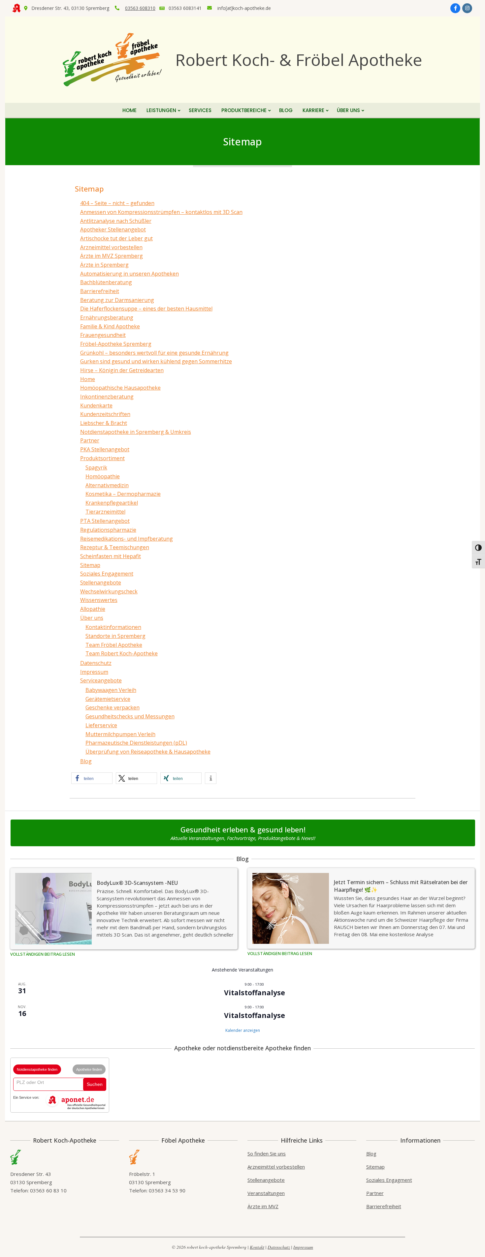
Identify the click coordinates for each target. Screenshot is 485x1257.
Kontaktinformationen (113, 627)
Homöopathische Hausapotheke (120, 387)
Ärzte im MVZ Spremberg (111, 255)
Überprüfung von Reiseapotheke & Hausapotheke (147, 751)
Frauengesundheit (103, 335)
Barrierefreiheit (99, 291)
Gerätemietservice (107, 699)
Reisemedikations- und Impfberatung (126, 538)
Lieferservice (101, 725)
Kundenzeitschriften (105, 414)
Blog (86, 761)
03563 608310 (140, 8)
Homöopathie (102, 476)
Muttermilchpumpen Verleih (120, 734)
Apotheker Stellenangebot (113, 229)
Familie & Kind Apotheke (110, 326)
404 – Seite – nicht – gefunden (117, 203)
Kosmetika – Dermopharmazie (123, 493)
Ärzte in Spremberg (104, 264)
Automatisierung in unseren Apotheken (129, 273)
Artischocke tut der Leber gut (116, 238)
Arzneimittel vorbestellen (111, 247)
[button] (92, 778)
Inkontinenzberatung (107, 396)
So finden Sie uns (266, 1153)
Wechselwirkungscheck (109, 591)
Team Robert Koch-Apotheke (121, 653)
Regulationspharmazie (108, 529)
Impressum (94, 671)
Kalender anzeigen (242, 1030)
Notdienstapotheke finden (37, 1069)
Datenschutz (96, 663)
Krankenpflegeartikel (111, 502)
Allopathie (92, 609)
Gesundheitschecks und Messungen (130, 716)
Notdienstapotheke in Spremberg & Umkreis (135, 431)
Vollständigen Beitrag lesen (42, 954)
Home (87, 379)
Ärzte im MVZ (262, 1206)
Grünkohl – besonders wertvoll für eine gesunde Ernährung (154, 352)
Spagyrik (96, 467)
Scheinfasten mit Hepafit (110, 556)
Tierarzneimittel (105, 511)
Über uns (91, 617)
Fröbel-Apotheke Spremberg (115, 343)
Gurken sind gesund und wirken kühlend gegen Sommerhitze (156, 361)
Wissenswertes (98, 600)
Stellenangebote (100, 582)
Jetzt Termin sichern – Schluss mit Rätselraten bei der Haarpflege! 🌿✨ (401, 886)
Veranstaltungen (266, 1193)
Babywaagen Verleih (110, 690)
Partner (89, 440)
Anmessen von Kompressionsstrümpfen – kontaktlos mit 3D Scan (161, 212)
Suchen (95, 1084)
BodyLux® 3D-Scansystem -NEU (137, 882)
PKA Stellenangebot (104, 449)
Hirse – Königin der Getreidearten (122, 370)
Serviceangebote (101, 680)
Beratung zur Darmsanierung (117, 300)
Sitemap (90, 565)
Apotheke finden (89, 1069)
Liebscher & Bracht (103, 423)
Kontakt (257, 1247)
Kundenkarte (96, 405)
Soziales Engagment (389, 1180)
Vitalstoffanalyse (254, 992)
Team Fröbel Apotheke (113, 644)
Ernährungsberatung (106, 317)
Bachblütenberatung (106, 282)
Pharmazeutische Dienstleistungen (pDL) (136, 742)
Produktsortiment (102, 458)
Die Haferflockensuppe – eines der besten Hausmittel (146, 308)
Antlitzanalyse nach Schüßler (115, 220)
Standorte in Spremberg (115, 636)
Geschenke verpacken (112, 707)
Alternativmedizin (107, 485)
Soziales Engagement (106, 573)
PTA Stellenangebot (105, 520)
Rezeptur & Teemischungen (114, 547)
